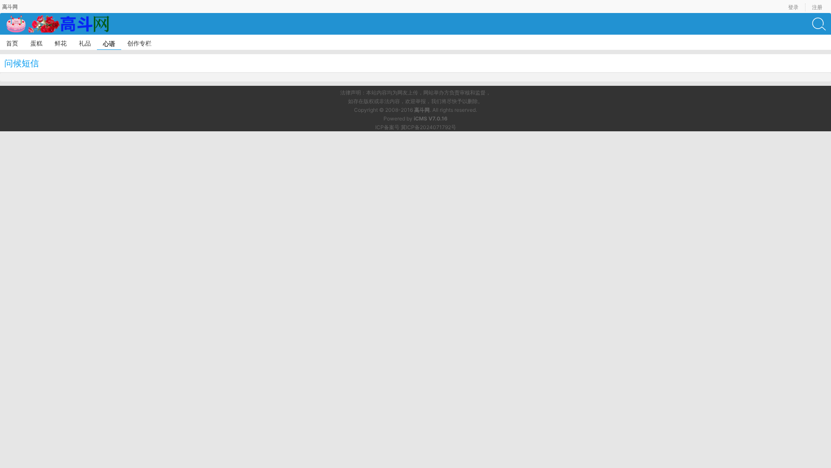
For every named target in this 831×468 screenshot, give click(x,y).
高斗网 (422, 110)
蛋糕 (36, 43)
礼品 (85, 43)
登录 (793, 7)
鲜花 (61, 43)
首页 (12, 43)
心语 (109, 43)
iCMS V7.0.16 (431, 118)
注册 (817, 7)
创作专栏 (139, 43)
